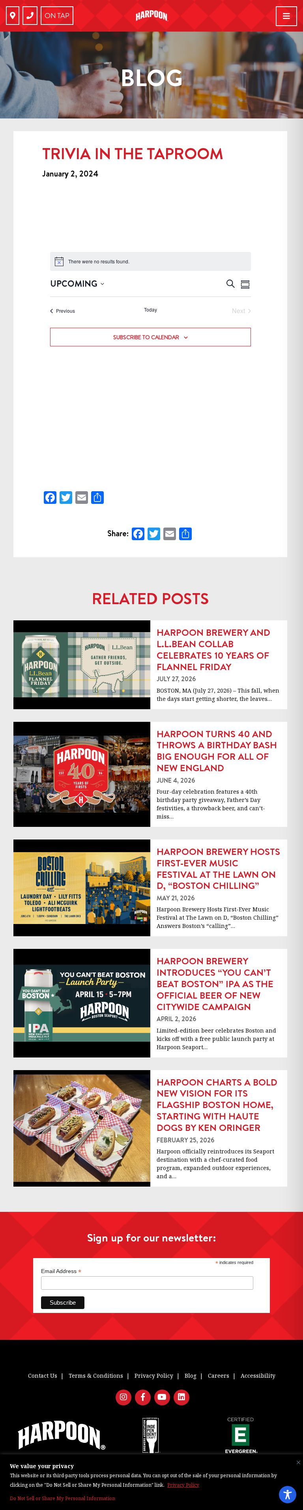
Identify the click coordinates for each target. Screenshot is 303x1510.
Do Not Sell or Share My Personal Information (62, 1498)
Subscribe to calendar (146, 337)
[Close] (296, 1460)
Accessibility (258, 1375)
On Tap (57, 16)
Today (150, 309)
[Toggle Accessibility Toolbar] (287, 1494)
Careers (218, 1375)
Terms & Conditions (96, 1375)
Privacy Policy (183, 1485)
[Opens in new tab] (12, 15)
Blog (190, 1375)
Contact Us (42, 1375)
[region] (151, 1482)
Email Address (61, 1271)
